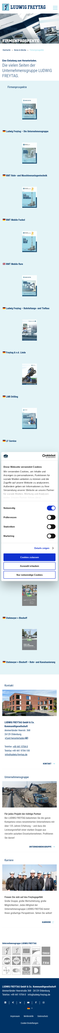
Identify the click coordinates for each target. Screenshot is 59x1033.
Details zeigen (41, 548)
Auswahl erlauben (29, 566)
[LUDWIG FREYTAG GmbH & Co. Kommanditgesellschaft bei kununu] (20, 1002)
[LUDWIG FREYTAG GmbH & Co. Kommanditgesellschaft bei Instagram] (43, 1002)
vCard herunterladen (15, 738)
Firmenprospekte (37, 50)
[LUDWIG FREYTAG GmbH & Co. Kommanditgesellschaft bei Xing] (13, 1002)
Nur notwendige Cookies (29, 574)
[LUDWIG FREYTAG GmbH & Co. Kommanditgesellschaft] (23, 7)
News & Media (20, 50)
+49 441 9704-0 (20, 746)
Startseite (7, 50)
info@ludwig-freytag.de (16, 754)
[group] (29, 113)
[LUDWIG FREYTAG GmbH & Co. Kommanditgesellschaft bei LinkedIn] (5, 1002)
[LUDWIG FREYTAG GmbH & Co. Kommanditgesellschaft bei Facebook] (36, 1002)
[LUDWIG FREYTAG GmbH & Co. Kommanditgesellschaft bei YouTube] (28, 1002)
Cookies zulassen (29, 557)
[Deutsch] (30, 1008)
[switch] (51, 517)
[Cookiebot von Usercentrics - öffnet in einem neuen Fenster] (42, 456)
